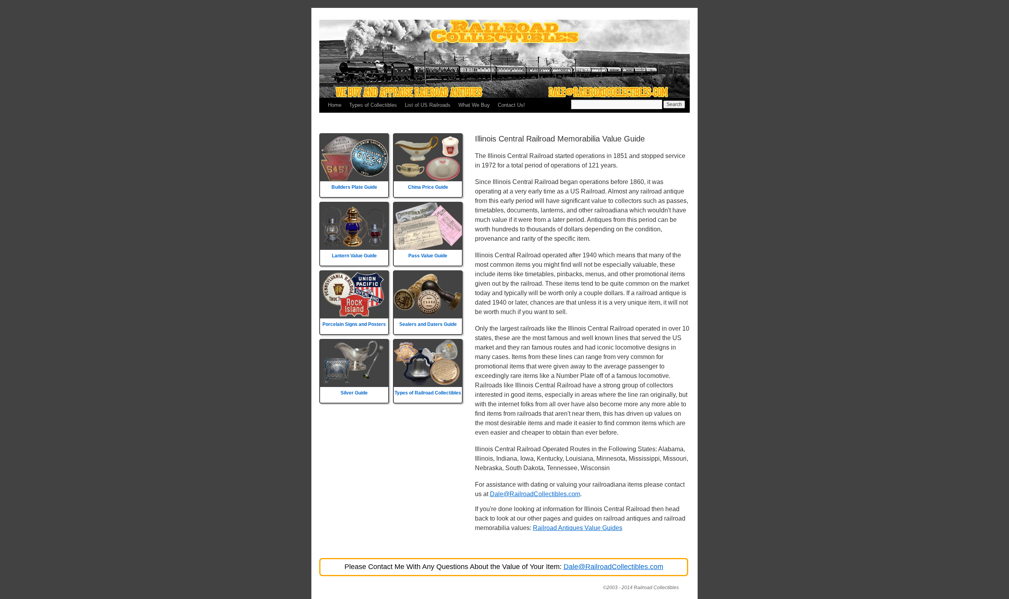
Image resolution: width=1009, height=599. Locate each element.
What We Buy (474, 105)
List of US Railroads (428, 105)
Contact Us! (511, 105)
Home (334, 105)
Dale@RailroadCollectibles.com (535, 494)
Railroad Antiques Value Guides (577, 528)
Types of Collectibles (373, 105)
